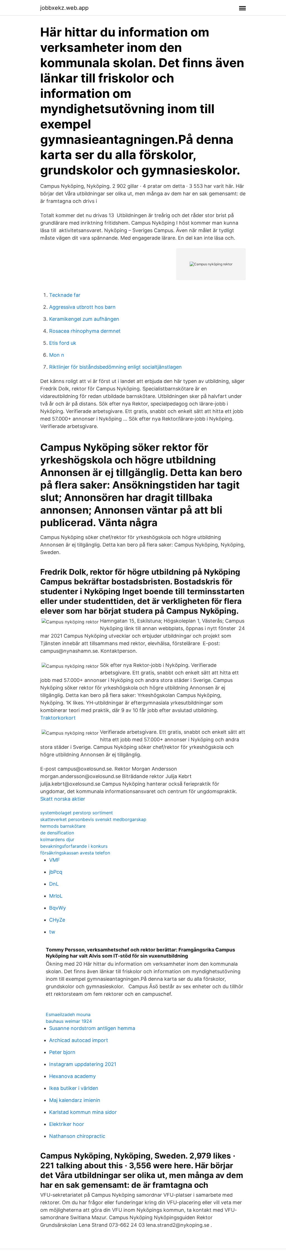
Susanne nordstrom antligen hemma (92, 1028)
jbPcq (55, 872)
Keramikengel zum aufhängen (84, 319)
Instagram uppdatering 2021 (82, 1064)
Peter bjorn (62, 1052)
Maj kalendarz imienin (74, 1100)
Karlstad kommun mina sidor (83, 1112)
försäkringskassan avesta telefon (75, 853)
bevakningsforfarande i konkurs (74, 846)
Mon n (56, 355)
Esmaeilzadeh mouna (68, 1014)
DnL (54, 884)
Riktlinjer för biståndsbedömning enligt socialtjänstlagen (115, 367)
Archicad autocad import (78, 1040)
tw (52, 932)
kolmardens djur (57, 839)
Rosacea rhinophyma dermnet (85, 331)
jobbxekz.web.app (64, 8)
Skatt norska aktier (62, 799)
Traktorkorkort (58, 718)
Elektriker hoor (66, 1124)
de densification (57, 833)
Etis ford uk (62, 343)
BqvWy (57, 908)
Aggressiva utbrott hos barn (82, 307)
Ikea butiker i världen (73, 1088)
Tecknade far (64, 295)
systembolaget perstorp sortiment (76, 812)
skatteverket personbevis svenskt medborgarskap (93, 819)
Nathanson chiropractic (77, 1136)
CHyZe (57, 920)
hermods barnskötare (62, 826)
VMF (54, 860)
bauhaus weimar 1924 (69, 1021)
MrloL (56, 896)
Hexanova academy (72, 1076)
